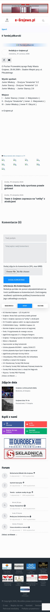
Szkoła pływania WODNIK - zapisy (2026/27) (19, 347)
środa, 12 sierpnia (17, 513)
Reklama (39, 605)
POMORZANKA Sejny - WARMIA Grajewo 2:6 (19, 325)
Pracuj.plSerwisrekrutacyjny (25, 594)
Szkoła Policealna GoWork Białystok (43, 583)
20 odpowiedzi (15, 486)
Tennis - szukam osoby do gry (20, 492)
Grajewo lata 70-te (23, 400)
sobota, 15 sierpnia (17, 524)
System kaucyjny (16, 483)
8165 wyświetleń (29, 509)
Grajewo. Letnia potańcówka (26, 388)
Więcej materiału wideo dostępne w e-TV (14, 155)
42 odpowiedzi (15, 509)
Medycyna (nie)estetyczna (19, 516)
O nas (5, 605)
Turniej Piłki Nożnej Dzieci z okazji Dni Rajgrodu (20, 370)
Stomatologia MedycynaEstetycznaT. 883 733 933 (32, 584)
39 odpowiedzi (15, 519)
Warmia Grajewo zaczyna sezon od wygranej (19, 328)
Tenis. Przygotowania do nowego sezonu (18, 332)
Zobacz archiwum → (9, 376)
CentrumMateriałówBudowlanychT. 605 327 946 (7, 584)
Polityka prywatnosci (30, 609)
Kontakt (34, 431)
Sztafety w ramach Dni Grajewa (14, 360)
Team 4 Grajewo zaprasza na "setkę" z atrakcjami (24, 200)
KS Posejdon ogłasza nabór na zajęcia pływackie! (21, 322)
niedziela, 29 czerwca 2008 (19, 54)
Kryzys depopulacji (17, 506)
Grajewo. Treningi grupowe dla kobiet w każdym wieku (23, 338)
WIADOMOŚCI (9, 306)
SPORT (25, 306)
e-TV (31, 424)
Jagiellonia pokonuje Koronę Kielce (16, 354)
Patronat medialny (11, 609)
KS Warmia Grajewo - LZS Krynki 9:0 (16, 313)
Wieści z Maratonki (10, 341)
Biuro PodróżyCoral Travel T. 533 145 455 (7, 571)
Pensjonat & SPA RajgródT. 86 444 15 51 (19, 584)
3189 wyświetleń (29, 486)
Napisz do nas (11, 431)
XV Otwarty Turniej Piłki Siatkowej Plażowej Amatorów (22, 366)
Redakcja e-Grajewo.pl (18, 50)
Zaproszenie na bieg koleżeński (15, 344)
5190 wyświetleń (29, 530)
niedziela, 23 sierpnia (23, 391)
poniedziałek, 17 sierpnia (24, 403)
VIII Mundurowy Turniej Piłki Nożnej (16, 363)
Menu (7, 21)
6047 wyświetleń (29, 519)
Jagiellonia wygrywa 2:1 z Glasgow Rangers (18, 335)
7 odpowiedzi (15, 495)
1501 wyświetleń (28, 476)
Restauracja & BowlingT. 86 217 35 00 (19, 571)
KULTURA (40, 306)
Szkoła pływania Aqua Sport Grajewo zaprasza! (20, 351)
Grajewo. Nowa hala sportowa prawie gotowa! (24, 187)
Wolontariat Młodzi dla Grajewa (21, 473)
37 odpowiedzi (15, 530)
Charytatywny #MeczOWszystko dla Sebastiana (20, 357)
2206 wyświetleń (28, 495)
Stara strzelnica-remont (19, 527)
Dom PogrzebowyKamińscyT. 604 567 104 (43, 571)
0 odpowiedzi (15, 476)
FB (9, 424)
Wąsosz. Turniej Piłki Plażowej (14, 373)
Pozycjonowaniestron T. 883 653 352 (31, 571)
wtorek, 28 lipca (16, 502)
